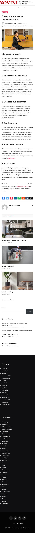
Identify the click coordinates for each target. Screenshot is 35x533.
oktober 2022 (5, 373)
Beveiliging (5, 422)
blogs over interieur (23, 186)
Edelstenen (5, 431)
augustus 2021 (6, 404)
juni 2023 (4, 368)
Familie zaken (5, 438)
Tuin (3, 486)
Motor (3, 465)
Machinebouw (5, 460)
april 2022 (4, 387)
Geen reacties (20, 26)
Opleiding (4, 474)
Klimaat (4, 448)
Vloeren (4, 496)
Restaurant (5, 479)
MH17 (3, 462)
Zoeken (4, 307)
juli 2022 (4, 380)
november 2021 (6, 399)
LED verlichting (6, 453)
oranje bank (11, 158)
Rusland (4, 482)
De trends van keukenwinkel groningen (14, 240)
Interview (4, 446)
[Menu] (3, 3)
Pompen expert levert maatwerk (10, 334)
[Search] (32, 3)
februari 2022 (5, 392)
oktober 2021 (5, 402)
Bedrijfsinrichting (7, 292)
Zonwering (5, 503)
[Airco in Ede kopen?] (17, 255)
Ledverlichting (6, 455)
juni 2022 (4, 383)
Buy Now (20, 523)
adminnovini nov (11, 23)
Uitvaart (4, 489)
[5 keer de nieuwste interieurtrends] (17, 39)
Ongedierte (5, 472)
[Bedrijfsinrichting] (17, 280)
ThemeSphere (26, 528)
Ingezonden (5, 441)
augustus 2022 (6, 378)
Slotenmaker (5, 484)
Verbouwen (5, 494)
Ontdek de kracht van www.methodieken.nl (13, 327)
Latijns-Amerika (6, 450)
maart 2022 (5, 390)
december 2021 (6, 397)
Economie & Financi (7, 429)
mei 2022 (4, 385)
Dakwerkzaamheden (7, 426)
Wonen (4, 498)
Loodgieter (5, 458)
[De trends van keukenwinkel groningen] (17, 229)
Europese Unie (6, 436)
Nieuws (4, 467)
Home (14, 523)
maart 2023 (5, 371)
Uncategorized (6, 491)
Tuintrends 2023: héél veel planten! (11, 336)
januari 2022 (5, 395)
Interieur (4, 12)
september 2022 (6, 375)
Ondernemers (5, 470)
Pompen (4, 477)
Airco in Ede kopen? (8, 266)
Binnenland (5, 424)
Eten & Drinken (6, 434)
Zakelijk (4, 501)
